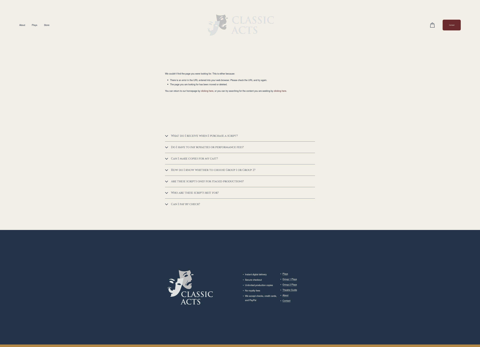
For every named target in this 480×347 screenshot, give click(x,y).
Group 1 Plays (289, 279)
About (22, 25)
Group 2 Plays (289, 284)
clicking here (207, 90)
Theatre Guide (289, 289)
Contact (451, 25)
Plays (34, 25)
